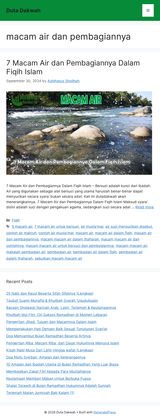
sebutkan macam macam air (58, 258)
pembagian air (59, 252)
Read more (144, 207)
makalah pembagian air (25, 252)
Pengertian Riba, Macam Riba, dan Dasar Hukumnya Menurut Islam (62, 343)
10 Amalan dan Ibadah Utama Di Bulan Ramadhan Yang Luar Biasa (62, 364)
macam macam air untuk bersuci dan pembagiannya (70, 246)
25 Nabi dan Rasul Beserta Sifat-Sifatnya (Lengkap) (49, 293)
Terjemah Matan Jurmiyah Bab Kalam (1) (40, 393)
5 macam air (22, 226)
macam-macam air (131, 246)
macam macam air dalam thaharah (70, 239)
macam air (84, 233)
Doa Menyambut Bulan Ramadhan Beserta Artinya (48, 336)
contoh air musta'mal (56, 233)
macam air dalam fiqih (113, 233)
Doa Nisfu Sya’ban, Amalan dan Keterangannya (46, 357)
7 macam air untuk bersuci (56, 226)
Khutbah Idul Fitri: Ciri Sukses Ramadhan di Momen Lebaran (56, 315)
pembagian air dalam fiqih (95, 252)
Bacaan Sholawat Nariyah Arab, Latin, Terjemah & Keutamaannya (61, 308)
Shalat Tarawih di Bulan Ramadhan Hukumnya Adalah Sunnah (58, 386)
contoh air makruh (21, 233)
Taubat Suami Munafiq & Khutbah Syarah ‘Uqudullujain (52, 300)
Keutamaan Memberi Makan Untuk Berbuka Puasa (48, 378)
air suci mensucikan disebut (128, 226)
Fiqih (16, 220)
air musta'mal (92, 226)
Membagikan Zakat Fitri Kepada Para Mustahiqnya (48, 371)
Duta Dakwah (23, 10)
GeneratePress (105, 412)
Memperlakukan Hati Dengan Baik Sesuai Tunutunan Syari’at (56, 329)
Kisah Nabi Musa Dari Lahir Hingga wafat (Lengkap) (49, 350)
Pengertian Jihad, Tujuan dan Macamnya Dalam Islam (51, 322)
